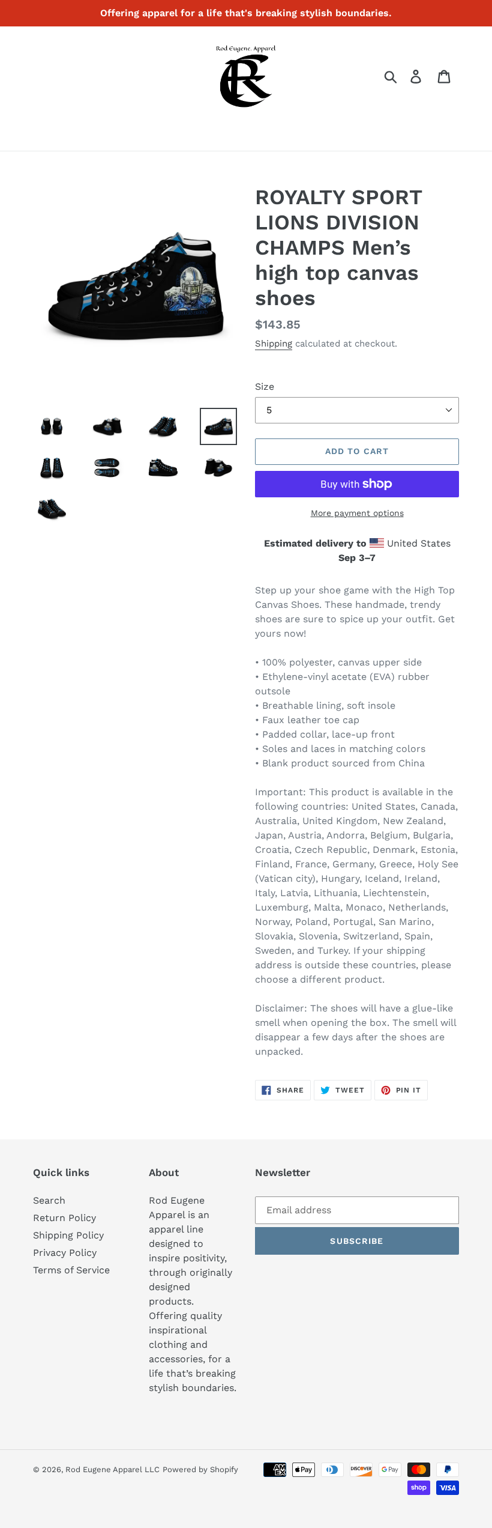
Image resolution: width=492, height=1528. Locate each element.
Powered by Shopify (200, 1469)
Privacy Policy (65, 1252)
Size (264, 386)
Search (49, 1200)
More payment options (357, 513)
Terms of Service (71, 1270)
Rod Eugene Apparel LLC (112, 1469)
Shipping (273, 343)
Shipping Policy (68, 1235)
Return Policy (64, 1217)
